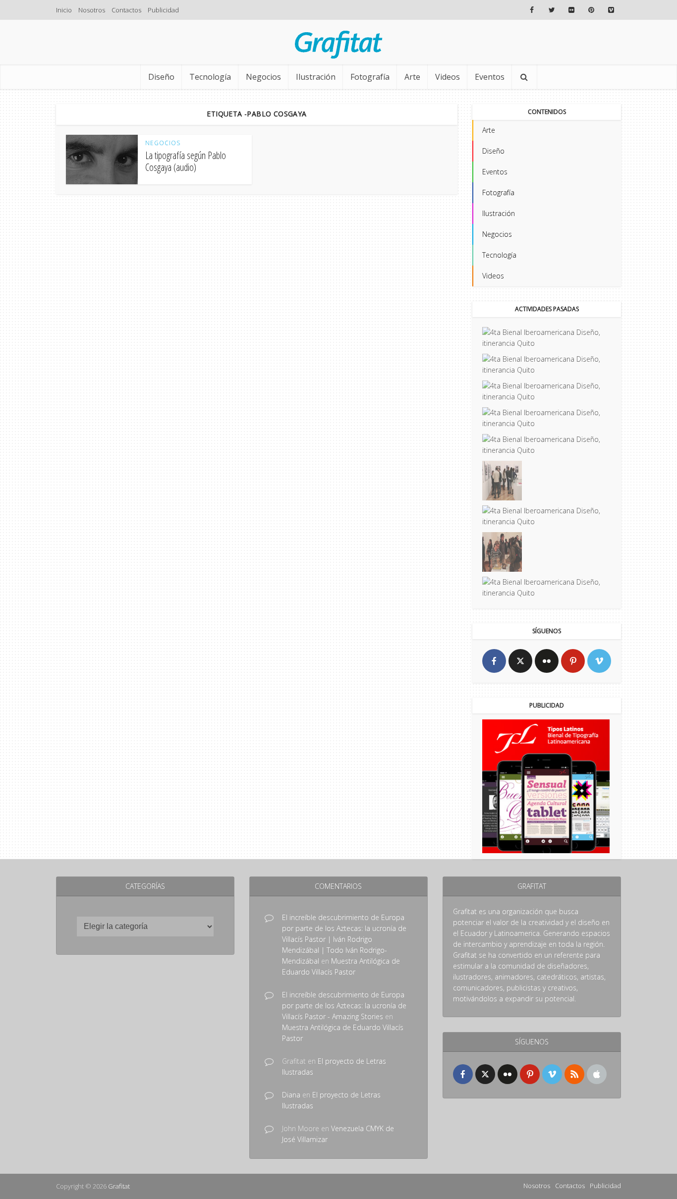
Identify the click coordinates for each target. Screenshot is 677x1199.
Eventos (490, 76)
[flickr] (547, 661)
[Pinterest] (573, 661)
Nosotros (91, 9)
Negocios (263, 76)
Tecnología (210, 76)
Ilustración (316, 76)
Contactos (126, 9)
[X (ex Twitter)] (520, 661)
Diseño (161, 76)
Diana (291, 1094)
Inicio (64, 9)
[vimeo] (599, 661)
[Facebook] (494, 661)
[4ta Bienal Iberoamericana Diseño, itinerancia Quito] (546, 338)
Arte (412, 76)
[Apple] (597, 1074)
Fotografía (370, 76)
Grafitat (119, 1186)
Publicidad (163, 9)
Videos (447, 76)
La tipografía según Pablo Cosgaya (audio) (185, 161)
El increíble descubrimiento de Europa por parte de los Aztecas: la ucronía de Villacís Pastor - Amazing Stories (344, 1005)
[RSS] (574, 1074)
